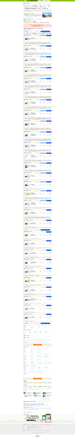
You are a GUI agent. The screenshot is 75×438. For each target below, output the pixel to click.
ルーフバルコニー (40, 356)
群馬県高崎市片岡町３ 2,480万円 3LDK (28, 110)
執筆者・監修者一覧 (45, 430)
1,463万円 (49, 387)
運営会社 (42, 432)
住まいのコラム (42, 430)
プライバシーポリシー (33, 432)
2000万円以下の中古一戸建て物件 (34, 404)
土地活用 (30, 429)
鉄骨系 (32, 348)
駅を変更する (29, 19)
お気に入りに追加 (37, 31)
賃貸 (40, 408)
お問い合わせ (38, 432)
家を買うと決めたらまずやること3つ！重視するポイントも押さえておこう (29, 393)
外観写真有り (32, 369)
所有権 (25, 361)
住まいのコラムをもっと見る (46, 399)
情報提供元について (25, 412)
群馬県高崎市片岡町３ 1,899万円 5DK (28, 99)
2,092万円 (40, 387)
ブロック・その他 (46, 348)
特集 (27, 430)
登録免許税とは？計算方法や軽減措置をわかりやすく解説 (48, 393)
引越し (28, 430)
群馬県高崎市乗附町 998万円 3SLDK (27, 181)
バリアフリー (39, 361)
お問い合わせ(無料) (49, 35)
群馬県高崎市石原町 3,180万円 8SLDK (28, 231)
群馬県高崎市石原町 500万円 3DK (27, 277)
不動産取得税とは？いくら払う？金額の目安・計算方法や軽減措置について (39, 393)
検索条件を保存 (41, 22)
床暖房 (32, 356)
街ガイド (40, 430)
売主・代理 (25, 367)
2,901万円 (31, 387)
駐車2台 (32, 359)
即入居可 (32, 361)
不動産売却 (28, 429)
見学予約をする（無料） (43, 35)
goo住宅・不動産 (24, 424)
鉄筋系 (25, 348)
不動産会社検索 (35, 430)
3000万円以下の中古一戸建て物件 (41, 404)
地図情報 (48, 430)
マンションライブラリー (26, 409)
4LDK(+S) (46, 332)
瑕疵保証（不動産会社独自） (27, 365)
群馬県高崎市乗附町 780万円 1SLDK (27, 240)
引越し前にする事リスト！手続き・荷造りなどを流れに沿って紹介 (39, 396)
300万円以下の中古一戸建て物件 (27, 403)
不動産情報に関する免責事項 (29, 412)
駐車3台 (39, 359)
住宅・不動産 (49, 408)
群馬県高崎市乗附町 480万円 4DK (27, 131)
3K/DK (30, 332)
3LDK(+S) (36, 332)
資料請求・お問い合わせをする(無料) (45, 31)
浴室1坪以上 (25, 357)
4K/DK (40, 332)
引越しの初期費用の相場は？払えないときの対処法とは (29, 396)
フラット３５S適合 (33, 367)
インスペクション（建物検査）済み (48, 363)
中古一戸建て (36, 408)
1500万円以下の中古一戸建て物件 (27, 404)
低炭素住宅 (39, 367)
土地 (38, 408)
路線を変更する (25, 19)
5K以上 (25, 333)
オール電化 (25, 356)
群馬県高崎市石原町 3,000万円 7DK (27, 67)
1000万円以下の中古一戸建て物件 (41, 403)
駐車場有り (25, 359)
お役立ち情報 (24, 430)
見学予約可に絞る (36, 22)
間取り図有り (25, 369)
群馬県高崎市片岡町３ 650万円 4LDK (28, 172)
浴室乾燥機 (46, 356)
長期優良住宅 (46, 367)
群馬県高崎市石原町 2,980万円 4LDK (27, 209)
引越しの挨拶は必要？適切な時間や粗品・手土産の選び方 (48, 396)
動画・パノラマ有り (40, 369)
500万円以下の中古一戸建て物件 (34, 403)
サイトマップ (40, 432)
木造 (38, 348)
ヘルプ (35, 432)
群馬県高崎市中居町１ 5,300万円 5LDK (28, 200)
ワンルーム (25, 331)
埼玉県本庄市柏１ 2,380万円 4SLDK (27, 45)
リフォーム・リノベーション (48, 361)
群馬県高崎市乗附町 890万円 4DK (27, 142)
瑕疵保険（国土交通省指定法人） (34, 365)
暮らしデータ (37, 409)
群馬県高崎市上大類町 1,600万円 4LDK (28, 56)
